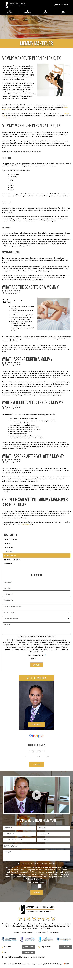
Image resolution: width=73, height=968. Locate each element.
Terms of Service (27, 933)
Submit (36, 665)
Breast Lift (7, 543)
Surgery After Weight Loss (12, 559)
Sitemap (16, 933)
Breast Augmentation (10, 539)
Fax (19, 952)
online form (8, 118)
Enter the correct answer (36, 655)
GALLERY (10, 13)
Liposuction (8, 551)
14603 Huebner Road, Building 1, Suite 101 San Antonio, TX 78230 (24, 957)
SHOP (45, 13)
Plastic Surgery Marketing (35, 964)
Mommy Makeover (10, 555)
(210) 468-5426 (62, 5)
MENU (63, 13)
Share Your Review (36, 745)
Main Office (19, 947)
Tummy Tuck (8, 563)
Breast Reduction (9, 547)
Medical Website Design (53, 964)
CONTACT (27, 13)
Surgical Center (55, 947)
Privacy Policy (41, 933)
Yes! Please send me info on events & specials (37, 636)
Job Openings (54, 933)
